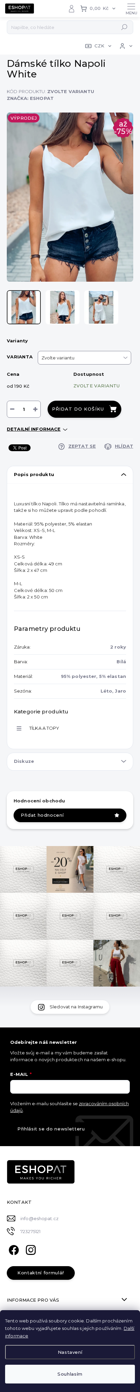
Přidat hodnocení (42, 815)
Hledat (124, 27)
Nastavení (70, 1352)
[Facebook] (13, 1249)
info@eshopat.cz (39, 1218)
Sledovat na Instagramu (76, 1006)
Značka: (30, 98)
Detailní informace (33, 429)
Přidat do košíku (78, 409)
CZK (99, 45)
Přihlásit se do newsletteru (51, 1128)
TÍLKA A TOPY (44, 728)
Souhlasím (70, 1374)
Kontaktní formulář (40, 1272)
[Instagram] (30, 1249)
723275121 (30, 1231)
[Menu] (131, 8)
